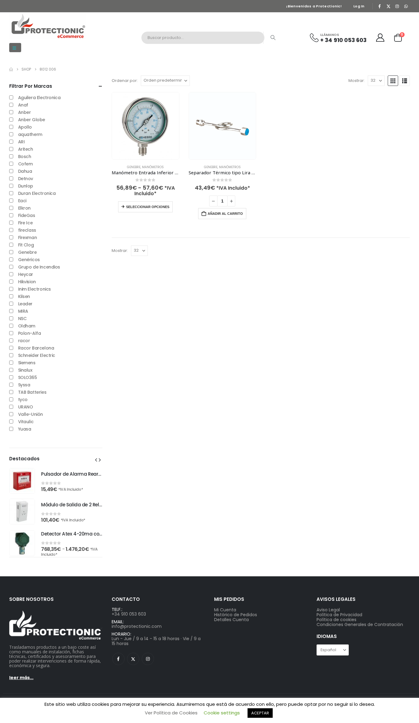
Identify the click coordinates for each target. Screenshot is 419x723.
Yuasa (24, 429)
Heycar (25, 274)
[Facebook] (380, 6)
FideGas (26, 215)
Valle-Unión (30, 414)
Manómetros (153, 167)
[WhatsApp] (406, 6)
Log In (359, 6)
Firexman (27, 237)
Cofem (25, 164)
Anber (24, 112)
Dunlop (25, 186)
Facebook (118, 659)
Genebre (133, 167)
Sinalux (25, 370)
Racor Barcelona (36, 348)
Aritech (25, 149)
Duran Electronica (37, 193)
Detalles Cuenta (231, 620)
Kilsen (24, 296)
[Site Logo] (47, 25)
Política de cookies (336, 620)
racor (24, 341)
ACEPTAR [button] (260, 713)
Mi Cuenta (225, 610)
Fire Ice (25, 223)
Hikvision (27, 282)
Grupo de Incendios (39, 267)
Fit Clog (26, 245)
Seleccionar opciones (147, 207)
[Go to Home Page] (11, 69)
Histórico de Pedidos (235, 615)
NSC (22, 318)
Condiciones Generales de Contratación (360, 624)
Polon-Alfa (29, 333)
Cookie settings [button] (222, 712)
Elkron (24, 208)
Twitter (133, 659)
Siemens (27, 363)
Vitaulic (26, 422)
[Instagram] (397, 6)
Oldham (26, 326)
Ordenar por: (125, 80)
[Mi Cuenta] (380, 37)
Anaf (23, 105)
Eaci (22, 201)
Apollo (25, 127)
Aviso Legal (328, 610)
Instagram (148, 659)
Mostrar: (356, 80)
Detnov (25, 179)
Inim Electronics (34, 289)
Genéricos (29, 260)
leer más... (21, 678)
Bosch (24, 156)
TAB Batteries (32, 392)
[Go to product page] (145, 126)
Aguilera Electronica (39, 98)
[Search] (273, 38)
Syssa (24, 385)
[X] (388, 6)
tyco (23, 399)
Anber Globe (31, 120)
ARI (21, 142)
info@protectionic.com (137, 626)
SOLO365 (27, 377)
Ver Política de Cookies (171, 712)
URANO (25, 407)
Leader (25, 304)
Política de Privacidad (339, 615)
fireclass (27, 230)
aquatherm (30, 134)
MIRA (23, 311)
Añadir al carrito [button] (225, 213)
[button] (15, 47)
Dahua (25, 171)
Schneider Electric (36, 355)
